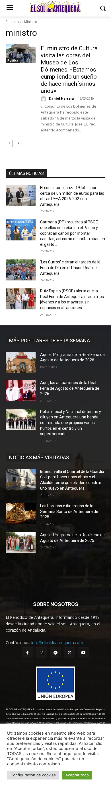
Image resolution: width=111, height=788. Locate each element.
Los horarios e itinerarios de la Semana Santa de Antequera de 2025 (69, 511)
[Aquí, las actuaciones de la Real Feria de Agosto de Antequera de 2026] (21, 390)
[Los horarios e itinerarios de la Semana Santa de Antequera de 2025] (21, 513)
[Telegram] (55, 652)
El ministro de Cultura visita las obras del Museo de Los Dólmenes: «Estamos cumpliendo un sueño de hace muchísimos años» (69, 69)
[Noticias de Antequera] (55, 7)
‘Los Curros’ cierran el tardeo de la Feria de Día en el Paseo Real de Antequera (70, 267)
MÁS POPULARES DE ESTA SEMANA (49, 340)
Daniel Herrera (61, 98)
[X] (69, 652)
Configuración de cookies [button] (33, 775)
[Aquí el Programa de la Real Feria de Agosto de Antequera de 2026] (21, 362)
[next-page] (18, 143)
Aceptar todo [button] (77, 775)
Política (12, 60)
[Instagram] (41, 652)
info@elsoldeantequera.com (57, 642)
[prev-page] (9, 143)
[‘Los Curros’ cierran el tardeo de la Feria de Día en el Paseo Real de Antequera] (21, 269)
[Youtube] (83, 652)
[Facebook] (27, 652)
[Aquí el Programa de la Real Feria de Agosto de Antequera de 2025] (21, 542)
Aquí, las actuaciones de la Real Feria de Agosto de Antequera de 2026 (69, 388)
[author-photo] (44, 99)
